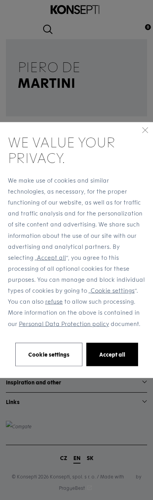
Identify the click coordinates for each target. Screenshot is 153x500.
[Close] (145, 130)
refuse (54, 301)
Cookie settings (113, 290)
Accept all (51, 257)
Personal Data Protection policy (64, 323)
